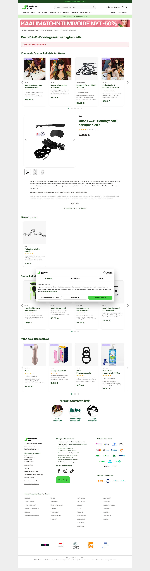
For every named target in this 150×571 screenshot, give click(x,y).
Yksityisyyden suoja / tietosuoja (33, 474)
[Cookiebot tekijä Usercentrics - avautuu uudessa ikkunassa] (104, 272)
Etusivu (24, 30)
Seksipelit (106, 519)
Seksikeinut (107, 508)
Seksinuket (107, 512)
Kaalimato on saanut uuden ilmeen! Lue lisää (75, 16)
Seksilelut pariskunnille (31, 508)
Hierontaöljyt (81, 522)
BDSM (59, 12)
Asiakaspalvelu (123, 12)
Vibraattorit (52, 12)
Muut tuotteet (42, 12)
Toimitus (112, 12)
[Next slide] (128, 82)
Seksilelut (26, 12)
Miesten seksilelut (29, 501)
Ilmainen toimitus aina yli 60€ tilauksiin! (75, 1)
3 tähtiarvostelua (94, 130)
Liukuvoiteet (74, 12)
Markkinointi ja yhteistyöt (31, 484)
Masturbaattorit (56, 515)
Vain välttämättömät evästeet (50, 297)
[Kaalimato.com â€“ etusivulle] (30, 439)
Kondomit (66, 12)
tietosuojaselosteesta (50, 291)
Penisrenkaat (81, 501)
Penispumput (81, 498)
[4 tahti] (85, 130)
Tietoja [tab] (101, 278)
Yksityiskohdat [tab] (75, 278)
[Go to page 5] (81, 108)
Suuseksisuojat (81, 515)
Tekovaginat (54, 512)
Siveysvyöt (107, 501)
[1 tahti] (80, 130)
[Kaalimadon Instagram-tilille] (65, 471)
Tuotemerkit (84, 12)
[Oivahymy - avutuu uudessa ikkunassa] (90, 545)
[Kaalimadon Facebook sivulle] (58, 471)
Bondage (79, 505)
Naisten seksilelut (29, 505)
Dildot (53, 498)
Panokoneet (107, 515)
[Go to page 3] (75, 108)
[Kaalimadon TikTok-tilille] (71, 471)
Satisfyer (53, 508)
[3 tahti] (83, 130)
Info (90, 12)
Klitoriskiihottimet (56, 505)
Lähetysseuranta (29, 477)
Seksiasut (33, 12)
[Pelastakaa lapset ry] (45, 545)
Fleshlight (54, 519)
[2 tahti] (81, 130)
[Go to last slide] (22, 82)
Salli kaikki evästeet (100, 297)
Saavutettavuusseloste (31, 481)
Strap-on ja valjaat (109, 505)
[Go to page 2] (72, 108)
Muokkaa (74, 297)
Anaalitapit (107, 498)
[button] (93, 7)
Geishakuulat (81, 526)
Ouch (80, 116)
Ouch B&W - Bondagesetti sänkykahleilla (98, 123)
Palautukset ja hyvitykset (31, 471)
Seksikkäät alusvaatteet (31, 515)
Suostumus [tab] (48, 278)
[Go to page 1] (68, 108)
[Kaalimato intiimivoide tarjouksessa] (75, 23)
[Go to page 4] (78, 108)
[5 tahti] (87, 130)
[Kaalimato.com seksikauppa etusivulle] (37, 7)
